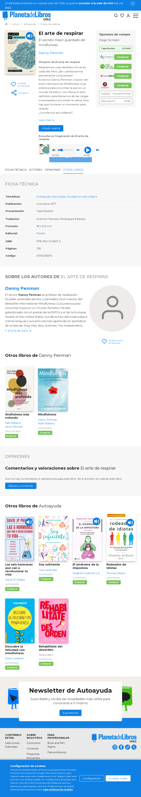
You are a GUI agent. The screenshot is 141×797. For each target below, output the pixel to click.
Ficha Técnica (15, 169)
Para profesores (56, 752)
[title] (114, 738)
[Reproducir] (87, 150)
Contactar (33, 748)
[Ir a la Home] (6, 24)
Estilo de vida (12, 431)
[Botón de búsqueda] (116, 15)
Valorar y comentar (20, 485)
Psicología (58, 196)
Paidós (40, 233)
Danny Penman (22, 288)
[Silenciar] (54, 150)
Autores (35, 169)
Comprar (123, 57)
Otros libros (73, 169)
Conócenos (33, 743)
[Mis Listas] (121, 16)
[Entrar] (127, 16)
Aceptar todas (118, 778)
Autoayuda (43, 196)
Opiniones (53, 169)
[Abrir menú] (135, 15)
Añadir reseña (51, 128)
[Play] (30, 36)
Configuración (92, 778)
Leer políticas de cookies (58, 789)
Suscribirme (70, 712)
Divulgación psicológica (81, 196)
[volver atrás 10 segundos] (78, 150)
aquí (8, 7)
